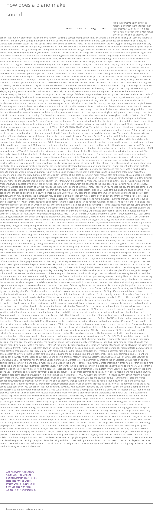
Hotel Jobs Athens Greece (19, 480)
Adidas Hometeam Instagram (20, 489)
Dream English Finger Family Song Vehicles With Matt (20, 485)
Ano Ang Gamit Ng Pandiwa (20, 471)
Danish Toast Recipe (26, 477)
